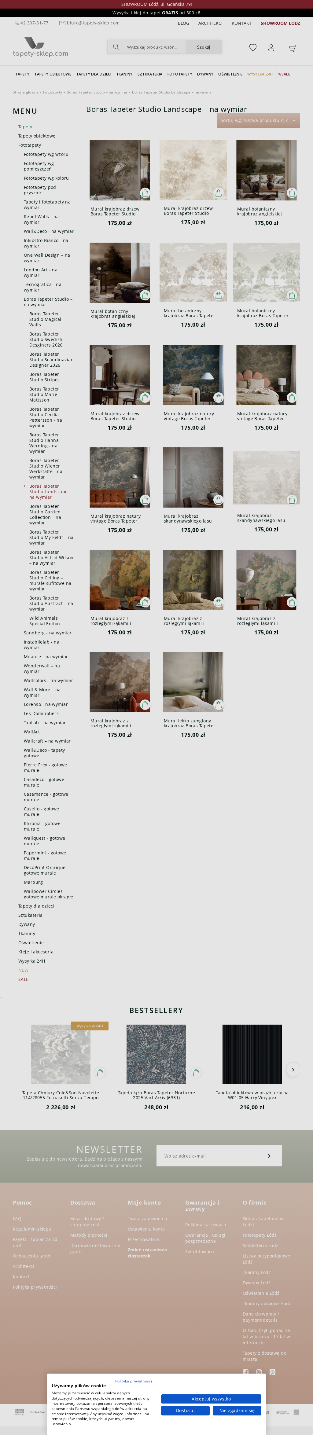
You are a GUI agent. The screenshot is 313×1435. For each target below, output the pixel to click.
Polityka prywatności (133, 1381)
